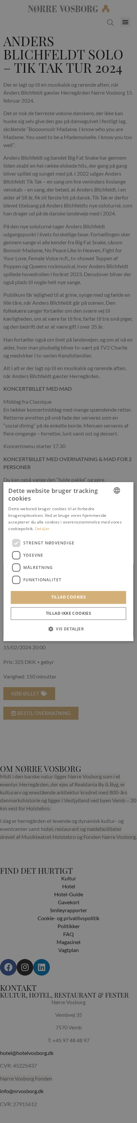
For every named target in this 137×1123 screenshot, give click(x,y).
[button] (68, 629)
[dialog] (68, 561)
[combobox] (117, 490)
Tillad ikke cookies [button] (68, 613)
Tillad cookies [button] (68, 597)
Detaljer (42, 528)
